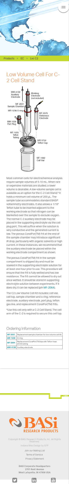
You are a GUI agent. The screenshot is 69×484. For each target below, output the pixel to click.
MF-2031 (11, 334)
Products (9, 58)
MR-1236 (11, 338)
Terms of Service (34, 454)
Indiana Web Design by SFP (34, 445)
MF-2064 (49, 287)
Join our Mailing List (34, 450)
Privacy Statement (34, 458)
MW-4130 (11, 347)
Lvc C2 (34, 58)
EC (22, 58)
